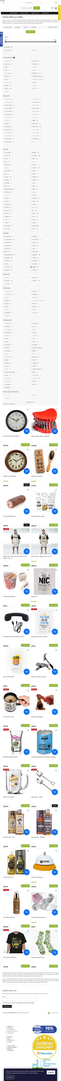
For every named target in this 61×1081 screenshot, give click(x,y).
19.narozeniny (9, 136)
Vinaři (7, 309)
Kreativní (8, 248)
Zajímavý (8, 270)
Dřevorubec (36, 323)
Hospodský (9, 332)
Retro (7, 264)
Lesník (34, 342)
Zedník (35, 381)
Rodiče (35, 192)
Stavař (7, 360)
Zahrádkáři (8, 313)
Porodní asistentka (37, 348)
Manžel (35, 180)
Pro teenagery (36, 129)
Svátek (8, 85)
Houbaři (8, 300)
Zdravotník (8, 381)
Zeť (7, 229)
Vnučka (35, 222)
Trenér (7, 366)
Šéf (34, 210)
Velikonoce (36, 88)
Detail (26, 484)
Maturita (35, 67)
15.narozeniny (9, 132)
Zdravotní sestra (37, 378)
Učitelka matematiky (11, 372)
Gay (34, 161)
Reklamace (9, 1049)
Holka (7, 168)
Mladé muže (36, 126)
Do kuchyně (9, 242)
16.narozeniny (36, 136)
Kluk (7, 174)
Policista (8, 348)
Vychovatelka (36, 375)
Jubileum (35, 117)
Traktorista (36, 363)
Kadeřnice (8, 335)
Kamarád (35, 168)
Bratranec (36, 155)
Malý (7, 251)
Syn (34, 207)
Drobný (35, 242)
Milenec (35, 183)
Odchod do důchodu (38, 76)
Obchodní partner (10, 189)
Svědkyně (8, 207)
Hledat (37, 8)
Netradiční (36, 255)
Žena (34, 229)
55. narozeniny (36, 105)
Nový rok (8, 76)
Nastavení (10, 1077)
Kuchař (35, 338)
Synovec (8, 210)
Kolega (8, 177)
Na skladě (8, 47)
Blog (8, 1038)
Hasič (34, 329)
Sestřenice (36, 198)
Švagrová (8, 216)
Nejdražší (25, 27)
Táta (34, 216)
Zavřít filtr (30, 31)
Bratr (7, 155)
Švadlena (8, 363)
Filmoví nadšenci (10, 294)
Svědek (35, 204)
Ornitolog (35, 345)
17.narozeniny (36, 132)
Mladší (35, 120)
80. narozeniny (9, 114)
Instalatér (8, 387)
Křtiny (7, 67)
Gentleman (8, 165)
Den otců (8, 64)
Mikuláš (35, 70)
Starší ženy (36, 123)
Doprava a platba (11, 1046)
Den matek (36, 61)
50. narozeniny (9, 105)
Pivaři (7, 306)
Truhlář (35, 366)
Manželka (8, 183)
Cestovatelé (9, 291)
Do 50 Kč (8, 277)
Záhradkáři (36, 313)
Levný (34, 248)
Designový (35, 236)
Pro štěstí (35, 261)
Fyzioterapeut (9, 329)
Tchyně (35, 219)
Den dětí (8, 61)
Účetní (7, 369)
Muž (7, 186)
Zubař (34, 384)
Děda (34, 158)
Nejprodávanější (8, 27)
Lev (7, 395)
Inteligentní (8, 245)
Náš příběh (9, 1037)
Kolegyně (35, 177)
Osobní (35, 258)
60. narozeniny (9, 108)
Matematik (8, 345)
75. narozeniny (36, 111)
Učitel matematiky (37, 369)
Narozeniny (36, 73)
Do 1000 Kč (8, 284)
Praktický (8, 261)
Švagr (35, 213)
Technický (8, 267)
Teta (7, 219)
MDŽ (7, 70)
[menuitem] (4, 13)
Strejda (35, 201)
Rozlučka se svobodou (38, 79)
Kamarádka (8, 171)
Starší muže (9, 129)
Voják (7, 375)
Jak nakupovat (28, 3)
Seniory (35, 195)
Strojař (35, 360)
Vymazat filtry (30, 402)
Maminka (8, 180)
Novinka (35, 50)
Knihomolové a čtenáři (38, 300)
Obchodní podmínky (12, 1047)
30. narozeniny (9, 102)
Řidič (34, 354)
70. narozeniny (9, 111)
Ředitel (35, 351)
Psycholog (8, 351)
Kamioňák (35, 335)
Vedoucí (8, 222)
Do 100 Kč (35, 277)
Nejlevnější (17, 27)
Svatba (35, 82)
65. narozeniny (36, 108)
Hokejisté (35, 297)
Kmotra (35, 174)
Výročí (7, 91)
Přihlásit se (7, 1006)
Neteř (34, 186)
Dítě (7, 161)
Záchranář (8, 378)
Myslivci (35, 303)
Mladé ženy (9, 126)
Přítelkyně (8, 192)
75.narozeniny (9, 139)
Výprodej (8, 50)
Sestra (7, 198)
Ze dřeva (35, 270)
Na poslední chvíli (10, 255)
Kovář (7, 338)
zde (36, 1073)
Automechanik (9, 323)
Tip (6, 53)
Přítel (35, 189)
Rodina (7, 195)
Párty (7, 79)
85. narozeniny (36, 114)
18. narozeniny (9, 99)
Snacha (8, 201)
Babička (35, 152)
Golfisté (8, 297)
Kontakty (9, 1042)
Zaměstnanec (36, 226)
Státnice (8, 82)
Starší (7, 123)
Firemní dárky (10, 1050)
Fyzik (34, 326)
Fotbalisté (35, 294)
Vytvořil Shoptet (55, 1013)
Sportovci (35, 306)
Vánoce (8, 88)
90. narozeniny (9, 117)
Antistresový (9, 236)
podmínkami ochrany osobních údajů (25, 1003)
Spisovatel (36, 357)
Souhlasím (51, 1072)
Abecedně (33, 27)
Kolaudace (35, 64)
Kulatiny (8, 120)
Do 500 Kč (36, 280)
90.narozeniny (36, 139)
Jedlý (35, 245)
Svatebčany (9, 204)
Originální (8, 258)
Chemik (35, 332)
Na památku (36, 251)
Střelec (8, 398)
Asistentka (8, 152)
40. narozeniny (36, 102)
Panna (34, 395)
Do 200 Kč (8, 280)
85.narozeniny (9, 142)
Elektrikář (8, 326)
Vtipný (35, 267)
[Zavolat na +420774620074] (4, 2)
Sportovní (35, 264)
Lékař (7, 342)
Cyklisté (35, 291)
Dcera (7, 158)
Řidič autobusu (9, 357)
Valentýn (35, 85)
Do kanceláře (36, 239)
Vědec (34, 372)
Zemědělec (9, 384)
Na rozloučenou (10, 73)
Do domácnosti (10, 239)
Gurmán (35, 165)
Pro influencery (10, 1040)
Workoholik (8, 226)
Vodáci (35, 309)
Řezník (7, 354)
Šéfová (8, 213)
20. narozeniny (36, 99)
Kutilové (8, 303)
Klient (34, 171)
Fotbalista (8, 316)
